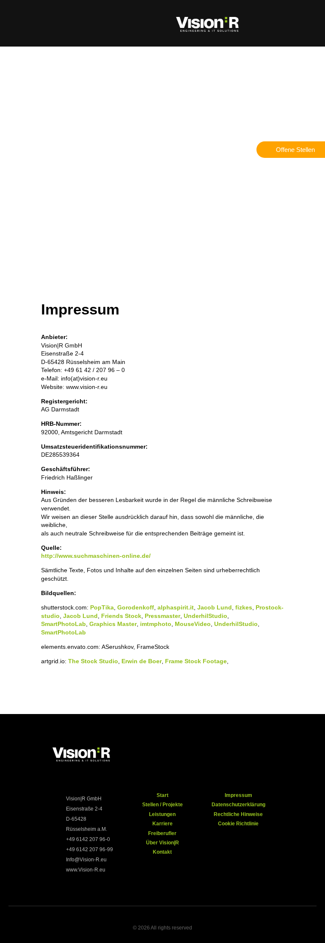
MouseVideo (193, 623)
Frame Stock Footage (196, 661)
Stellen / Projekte (162, 805)
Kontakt (162, 852)
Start (162, 795)
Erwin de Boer (141, 661)
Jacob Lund (214, 607)
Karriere (162, 824)
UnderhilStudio (205, 615)
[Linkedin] (285, 756)
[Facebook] (202, 756)
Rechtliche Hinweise (238, 814)
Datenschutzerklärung (238, 805)
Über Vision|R (162, 843)
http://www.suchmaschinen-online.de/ (96, 555)
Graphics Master (113, 623)
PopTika (102, 607)
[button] (21, 23)
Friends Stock (121, 615)
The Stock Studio (93, 661)
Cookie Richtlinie (238, 824)
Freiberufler (162, 833)
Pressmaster (162, 615)
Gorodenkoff (135, 607)
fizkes (243, 607)
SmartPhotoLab (63, 623)
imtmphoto (155, 623)
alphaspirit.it (175, 607)
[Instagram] (230, 756)
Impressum (238, 795)
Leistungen (162, 814)
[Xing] (257, 756)
